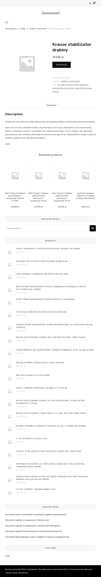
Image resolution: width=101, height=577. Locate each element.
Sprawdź (61, 64)
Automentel (50, 12)
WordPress (23, 572)
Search (93, 228)
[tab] (51, 105)
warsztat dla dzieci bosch (63, 88)
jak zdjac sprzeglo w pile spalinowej (73, 84)
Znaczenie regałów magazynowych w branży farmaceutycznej (33, 531)
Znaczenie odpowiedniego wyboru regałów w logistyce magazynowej (37, 537)
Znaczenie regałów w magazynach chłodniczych (27, 520)
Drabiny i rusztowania (70, 81)
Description (51, 105)
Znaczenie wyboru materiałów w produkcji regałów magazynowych (36, 514)
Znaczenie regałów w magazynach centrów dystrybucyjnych (32, 525)
